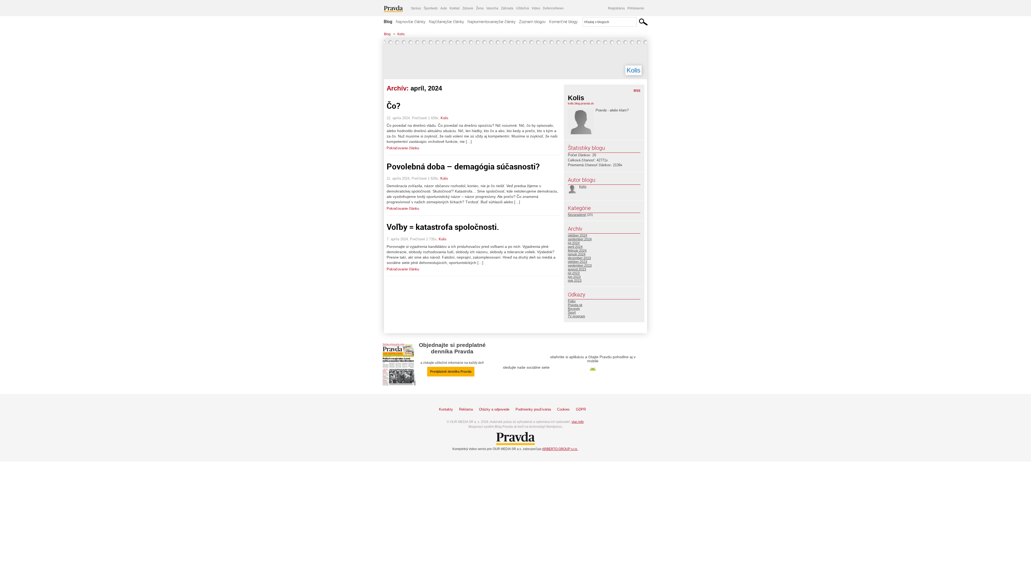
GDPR (581, 409)
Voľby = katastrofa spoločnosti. (443, 226)
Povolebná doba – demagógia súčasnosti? (463, 166)
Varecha (492, 8)
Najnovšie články (410, 21)
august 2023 (577, 269)
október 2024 (577, 235)
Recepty (574, 309)
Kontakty (446, 409)
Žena (480, 8)
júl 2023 (574, 273)
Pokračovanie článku (403, 148)
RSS (637, 91)
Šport (572, 312)
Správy (416, 8)
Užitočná (522, 8)
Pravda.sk (575, 305)
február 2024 (577, 250)
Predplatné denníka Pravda (450, 372)
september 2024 (580, 239)
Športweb (431, 8)
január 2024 (577, 254)
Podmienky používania (533, 409)
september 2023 (580, 265)
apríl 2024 (575, 247)
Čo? (393, 105)
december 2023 (579, 258)
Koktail (455, 8)
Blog (388, 21)
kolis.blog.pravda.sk (581, 103)
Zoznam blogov (532, 21)
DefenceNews (553, 8)
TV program (576, 316)
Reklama (466, 409)
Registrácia (616, 8)
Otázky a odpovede (494, 409)
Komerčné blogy (563, 21)
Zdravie (467, 8)
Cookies (563, 409)
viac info (578, 422)
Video (536, 8)
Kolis (401, 34)
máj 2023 (575, 280)
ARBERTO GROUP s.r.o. (560, 449)
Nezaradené (577, 215)
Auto (443, 8)
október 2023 (577, 262)
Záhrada (507, 8)
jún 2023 (574, 277)
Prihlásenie (635, 8)
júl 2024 (574, 243)
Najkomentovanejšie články (491, 21)
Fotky (572, 301)
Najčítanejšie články (446, 21)
